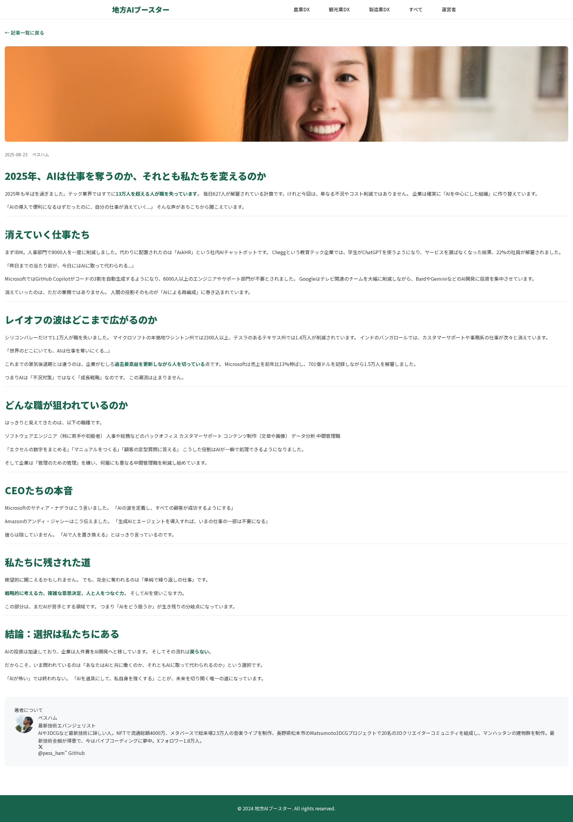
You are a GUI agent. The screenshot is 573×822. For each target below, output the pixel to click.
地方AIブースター (141, 9)
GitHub (76, 752)
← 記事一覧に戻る (24, 32)
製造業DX (379, 9)
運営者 (449, 9)
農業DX (302, 9)
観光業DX (339, 9)
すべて (416, 9)
